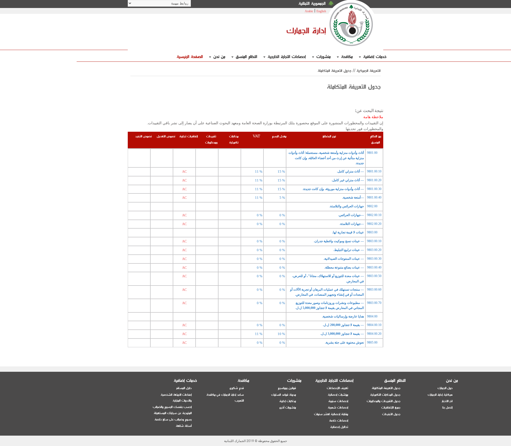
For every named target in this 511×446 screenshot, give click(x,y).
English (321, 11)
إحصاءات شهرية (338, 407)
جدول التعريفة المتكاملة (386, 388)
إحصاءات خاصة (338, 420)
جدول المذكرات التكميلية (385, 394)
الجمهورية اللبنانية (312, 3)
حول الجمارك (445, 388)
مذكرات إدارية (287, 401)
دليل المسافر (184, 388)
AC (184, 172)
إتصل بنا (447, 407)
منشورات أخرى (287, 407)
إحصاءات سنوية (338, 401)
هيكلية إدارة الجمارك (440, 394)
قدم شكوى (237, 388)
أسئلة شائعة (184, 425)
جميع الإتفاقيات (390, 407)
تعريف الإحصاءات (337, 388)
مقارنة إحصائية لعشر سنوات (331, 414)
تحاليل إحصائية (339, 427)
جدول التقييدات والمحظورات (383, 401)
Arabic (309, 11)
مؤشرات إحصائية (338, 394)
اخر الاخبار (447, 401)
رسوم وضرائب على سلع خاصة (173, 419)
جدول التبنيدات (391, 414)
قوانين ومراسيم (287, 388)
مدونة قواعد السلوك (283, 394)
